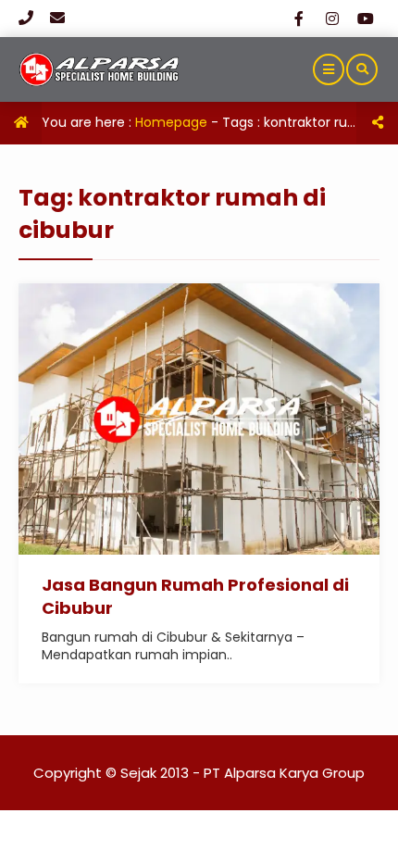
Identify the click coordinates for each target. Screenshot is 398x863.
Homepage (171, 122)
